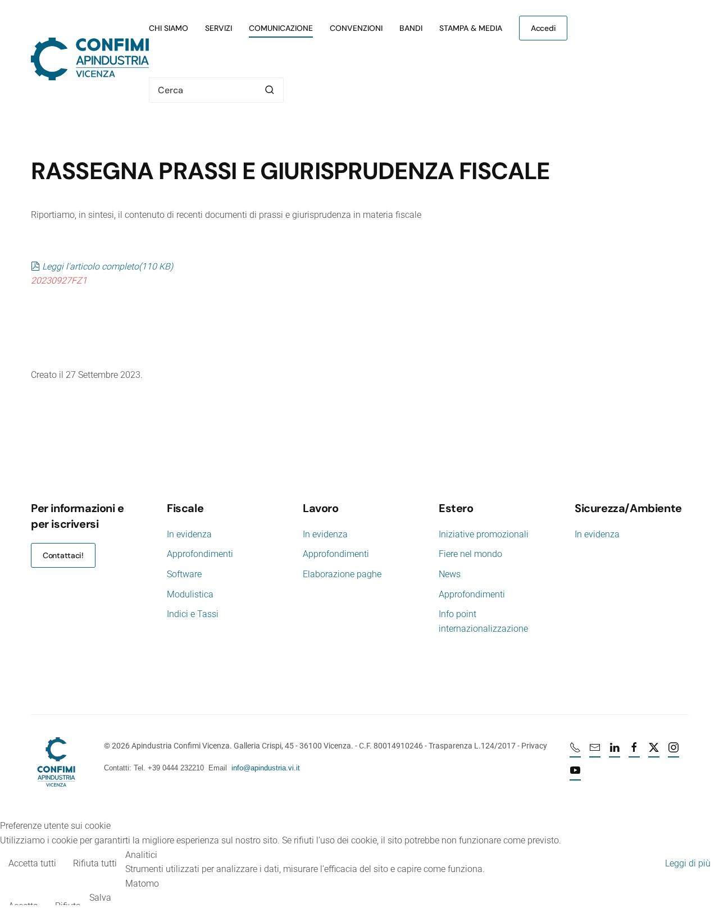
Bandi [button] (410, 28)
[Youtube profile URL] (575, 774)
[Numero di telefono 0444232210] (575, 751)
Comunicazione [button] (281, 28)
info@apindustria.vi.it (265, 768)
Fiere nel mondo (470, 554)
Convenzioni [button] (356, 28)
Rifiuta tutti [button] (95, 863)
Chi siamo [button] (168, 28)
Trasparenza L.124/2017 (472, 745)
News (450, 574)
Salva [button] (100, 897)
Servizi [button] (218, 28)
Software (184, 574)
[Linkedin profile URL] (614, 751)
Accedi (543, 28)
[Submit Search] (270, 90)
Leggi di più (688, 863)
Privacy (534, 745)
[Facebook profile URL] (634, 751)
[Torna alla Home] (90, 59)
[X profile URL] (653, 751)
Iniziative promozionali (484, 534)
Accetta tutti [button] (32, 863)
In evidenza (189, 534)
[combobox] (216, 90)
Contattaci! (63, 555)
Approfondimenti (200, 554)
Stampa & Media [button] (470, 28)
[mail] (594, 751)
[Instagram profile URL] (673, 751)
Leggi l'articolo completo (107, 266)
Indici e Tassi (193, 614)
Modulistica (190, 594)
